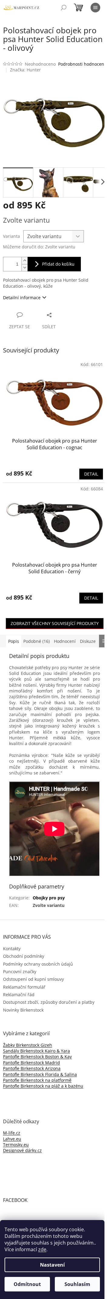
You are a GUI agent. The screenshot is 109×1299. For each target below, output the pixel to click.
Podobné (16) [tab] (36, 641)
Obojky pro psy (49, 898)
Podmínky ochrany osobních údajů (38, 964)
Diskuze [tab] (88, 641)
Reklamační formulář (24, 987)
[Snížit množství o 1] (24, 267)
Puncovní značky (19, 971)
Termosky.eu (16, 1144)
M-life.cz (11, 1133)
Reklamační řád (19, 994)
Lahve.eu (12, 1139)
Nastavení (52, 1264)
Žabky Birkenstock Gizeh (27, 1045)
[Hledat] (64, 8)
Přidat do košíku (58, 264)
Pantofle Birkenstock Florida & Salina (40, 1074)
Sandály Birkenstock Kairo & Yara (36, 1051)
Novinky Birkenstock (23, 1010)
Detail (91, 474)
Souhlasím (77, 1284)
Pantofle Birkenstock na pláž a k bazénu (43, 1086)
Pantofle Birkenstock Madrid (31, 1062)
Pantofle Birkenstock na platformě (37, 1080)
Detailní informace (22, 297)
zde (42, 1249)
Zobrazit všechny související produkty (55, 623)
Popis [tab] (13, 641)
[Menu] (95, 8)
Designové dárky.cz (22, 1150)
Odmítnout (27, 1284)
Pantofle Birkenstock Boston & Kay (37, 1056)
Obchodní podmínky (23, 956)
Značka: (25, 70)
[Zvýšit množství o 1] (24, 260)
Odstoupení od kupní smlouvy (33, 979)
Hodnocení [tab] (65, 641)
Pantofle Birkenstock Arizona (32, 1068)
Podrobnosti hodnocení (81, 64)
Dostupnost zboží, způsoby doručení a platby (48, 1002)
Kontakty (12, 948)
